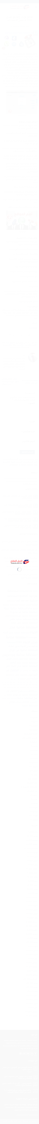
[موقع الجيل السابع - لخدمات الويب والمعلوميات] (19, 561)
